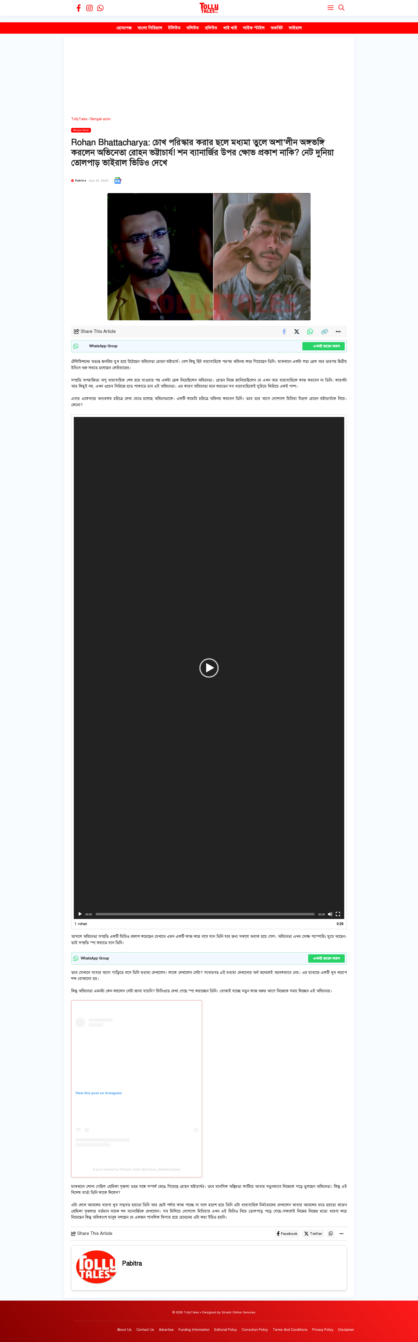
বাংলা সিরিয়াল (150, 28)
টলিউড (174, 28)
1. (81, 924)
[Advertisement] (209, 80)
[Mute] (330, 914)
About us (124, 1330)
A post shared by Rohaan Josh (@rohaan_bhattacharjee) (136, 1169)
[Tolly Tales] (209, 8)
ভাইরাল (295, 28)
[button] (341, 8)
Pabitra (80, 180)
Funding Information (194, 1330)
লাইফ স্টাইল (254, 28)
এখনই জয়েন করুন (323, 346)
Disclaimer (346, 1330)
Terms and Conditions (290, 1330)
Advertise (166, 1330)
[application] (209, 668)
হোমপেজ (124, 28)
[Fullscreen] (338, 914)
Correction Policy (255, 1330)
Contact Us (145, 1330)
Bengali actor (100, 119)
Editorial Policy (225, 1330)
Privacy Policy (322, 1330)
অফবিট (277, 28)
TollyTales (79, 119)
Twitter (316, 1234)
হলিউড (211, 28)
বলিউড (193, 28)
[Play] (80, 914)
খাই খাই (230, 28)
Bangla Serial (81, 130)
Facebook (289, 1234)
